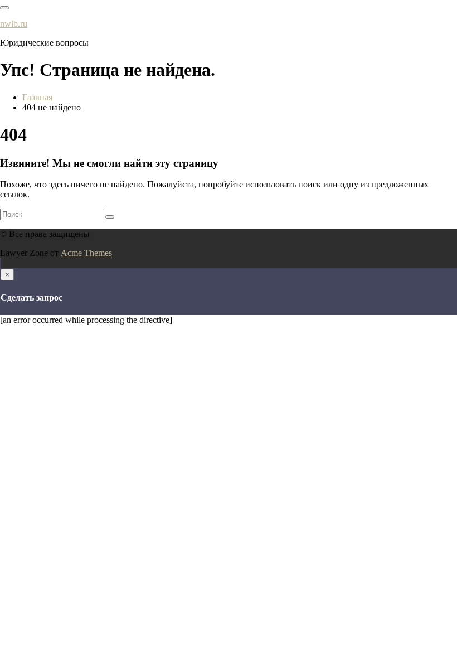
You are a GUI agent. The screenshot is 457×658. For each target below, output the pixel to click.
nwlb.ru (13, 23)
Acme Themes (86, 253)
